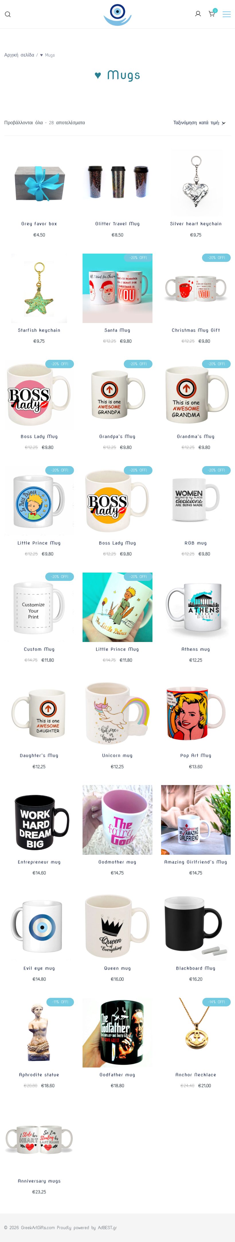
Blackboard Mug (196, 968)
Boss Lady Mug (39, 436)
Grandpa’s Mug (117, 436)
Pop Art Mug (195, 755)
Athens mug (195, 649)
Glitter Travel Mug (117, 223)
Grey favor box (39, 223)
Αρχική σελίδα (19, 55)
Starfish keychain (39, 330)
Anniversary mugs (39, 1181)
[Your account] (198, 14)
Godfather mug (117, 1075)
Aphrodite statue (39, 1075)
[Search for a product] (7, 14)
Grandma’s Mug (196, 436)
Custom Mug (39, 649)
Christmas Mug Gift (196, 330)
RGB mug (196, 543)
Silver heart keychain (196, 223)
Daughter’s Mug (39, 755)
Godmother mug (117, 862)
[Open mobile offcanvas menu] (227, 14)
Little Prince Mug (39, 543)
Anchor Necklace (195, 1075)
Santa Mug (117, 330)
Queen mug (117, 968)
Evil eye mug (39, 968)
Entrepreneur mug (39, 862)
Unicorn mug (117, 755)
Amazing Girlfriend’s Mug (195, 862)
